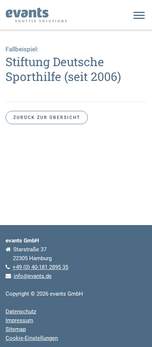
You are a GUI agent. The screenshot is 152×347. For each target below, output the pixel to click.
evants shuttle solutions (36, 15)
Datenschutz (21, 311)
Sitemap (16, 329)
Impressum (19, 320)
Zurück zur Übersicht (46, 117)
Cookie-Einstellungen (32, 338)
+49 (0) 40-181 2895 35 (40, 267)
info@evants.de (33, 276)
